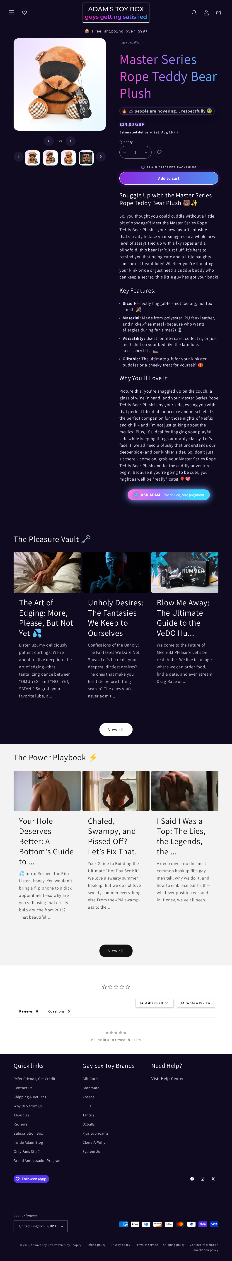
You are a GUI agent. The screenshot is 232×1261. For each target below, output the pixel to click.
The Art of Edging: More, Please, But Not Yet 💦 (46, 617)
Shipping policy (174, 1245)
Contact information (204, 1245)
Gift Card (90, 1078)
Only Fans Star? (27, 1151)
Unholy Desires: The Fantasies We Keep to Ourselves (116, 617)
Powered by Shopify (67, 1245)
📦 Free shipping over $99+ (116, 31)
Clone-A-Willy (93, 1142)
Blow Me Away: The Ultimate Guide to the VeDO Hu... (183, 617)
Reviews (20, 1124)
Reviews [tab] (26, 1011)
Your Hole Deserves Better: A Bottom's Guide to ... (46, 841)
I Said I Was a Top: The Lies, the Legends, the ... (181, 836)
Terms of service (146, 1245)
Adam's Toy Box (42, 1245)
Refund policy (96, 1245)
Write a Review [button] (198, 1003)
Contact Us (23, 1087)
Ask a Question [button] (157, 1003)
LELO (86, 1105)
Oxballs (88, 1124)
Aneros (88, 1096)
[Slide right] (71, 141)
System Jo (91, 1151)
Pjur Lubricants (95, 1133)
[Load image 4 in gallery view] (86, 157)
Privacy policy (120, 1245)
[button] (11, 13)
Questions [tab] (56, 1011)
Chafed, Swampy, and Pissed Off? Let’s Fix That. (112, 836)
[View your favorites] (24, 12)
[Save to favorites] (159, 152)
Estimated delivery (146, 132)
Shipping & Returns (30, 1096)
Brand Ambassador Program (37, 1160)
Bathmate (90, 1087)
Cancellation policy (204, 1250)
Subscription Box (28, 1133)
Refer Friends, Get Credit (35, 1078)
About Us (21, 1115)
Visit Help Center (167, 1078)
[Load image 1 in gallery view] (32, 157)
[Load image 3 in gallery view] (68, 157)
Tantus (88, 1115)
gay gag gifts (130, 42)
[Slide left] (49, 141)
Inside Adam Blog (28, 1142)
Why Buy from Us (28, 1105)
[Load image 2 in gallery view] (50, 157)
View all (116, 729)
